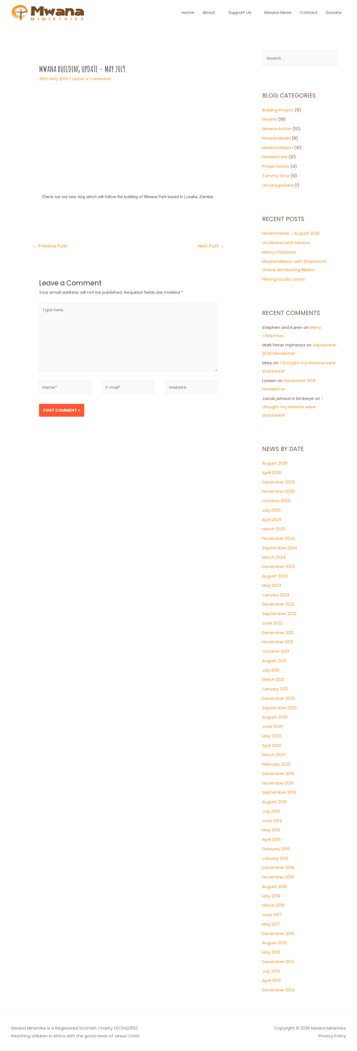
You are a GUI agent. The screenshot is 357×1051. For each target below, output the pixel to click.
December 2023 (278, 566)
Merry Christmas (279, 252)
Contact (309, 12)
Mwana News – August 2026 (291, 233)
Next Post (211, 246)
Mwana (269, 119)
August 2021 (274, 661)
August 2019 (274, 802)
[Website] (191, 388)
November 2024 (278, 538)
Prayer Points (275, 166)
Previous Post (49, 246)
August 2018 (274, 886)
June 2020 (272, 726)
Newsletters (274, 157)
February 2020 (276, 764)
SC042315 (126, 1028)
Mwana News (277, 12)
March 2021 (273, 679)
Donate (334, 12)
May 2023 (271, 585)
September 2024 (279, 548)
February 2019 (276, 849)
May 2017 (271, 924)
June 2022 (272, 623)
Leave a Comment (91, 79)
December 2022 (278, 604)
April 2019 (271, 839)
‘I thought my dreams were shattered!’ (292, 406)
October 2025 (276, 501)
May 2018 (271, 896)
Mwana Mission (277, 148)
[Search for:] (299, 58)
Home (188, 12)
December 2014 (278, 990)
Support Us (239, 12)
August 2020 (275, 717)
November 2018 (278, 877)
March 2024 (274, 557)
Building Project (278, 110)
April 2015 (271, 980)
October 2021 (275, 651)
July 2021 (270, 670)
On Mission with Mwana (286, 243)
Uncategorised (277, 185)
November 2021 (277, 642)
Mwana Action (276, 129)
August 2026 (275, 463)
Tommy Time (276, 176)
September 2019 (279, 792)
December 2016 (278, 933)
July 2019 (271, 811)
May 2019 (271, 830)
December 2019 (278, 773)
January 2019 (275, 858)
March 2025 (274, 529)
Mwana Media (276, 138)
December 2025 (278, 482)
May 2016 (271, 952)
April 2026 (271, 472)
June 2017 (272, 914)
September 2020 (279, 708)
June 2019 (272, 821)
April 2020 (271, 745)
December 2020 (278, 698)
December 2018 (278, 867)
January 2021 (275, 689)
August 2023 (275, 576)
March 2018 (273, 905)
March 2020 (273, 755)
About (208, 12)
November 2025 (278, 491)
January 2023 (275, 595)
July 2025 (271, 510)
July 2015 (271, 971)
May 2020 (271, 736)
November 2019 (278, 783)
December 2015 (278, 962)
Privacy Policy (332, 1036)
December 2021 (278, 632)
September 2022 (279, 613)
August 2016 (274, 943)
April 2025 (272, 520)
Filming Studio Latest (283, 279)
